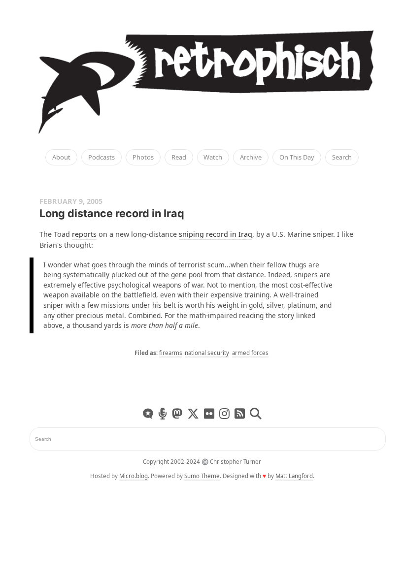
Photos (143, 157)
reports (84, 234)
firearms (170, 352)
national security (207, 352)
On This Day (296, 157)
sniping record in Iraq (215, 234)
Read (178, 157)
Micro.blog (133, 476)
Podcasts (101, 157)
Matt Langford (294, 476)
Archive (251, 157)
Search (342, 157)
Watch (212, 157)
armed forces (250, 352)
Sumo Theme (202, 476)
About (61, 157)
